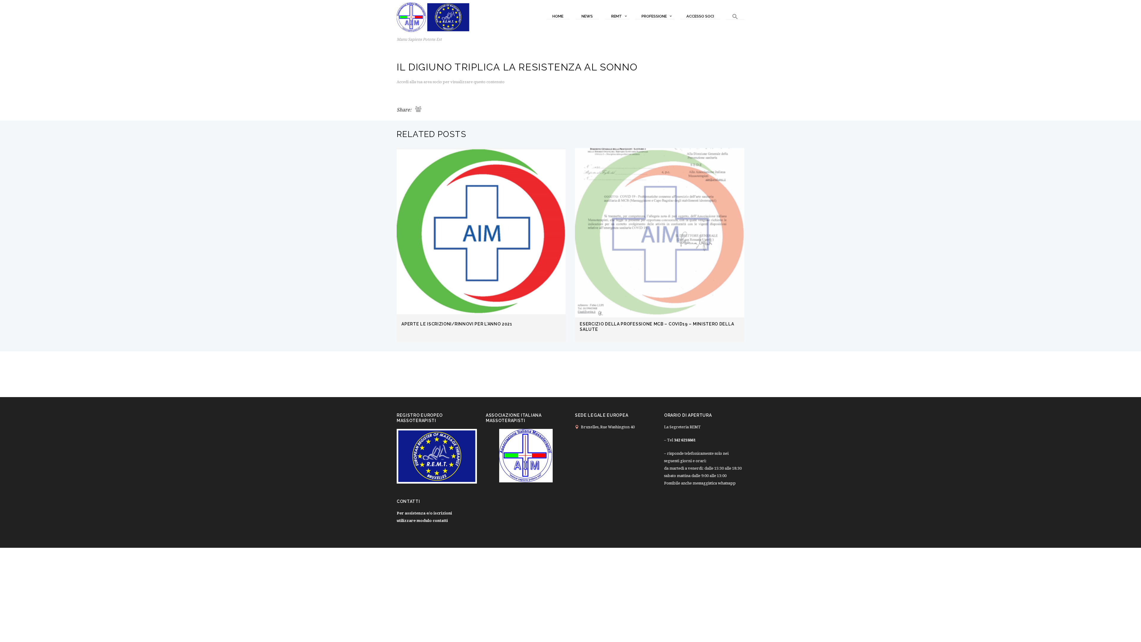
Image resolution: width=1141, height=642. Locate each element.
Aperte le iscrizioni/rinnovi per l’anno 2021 (456, 324)
